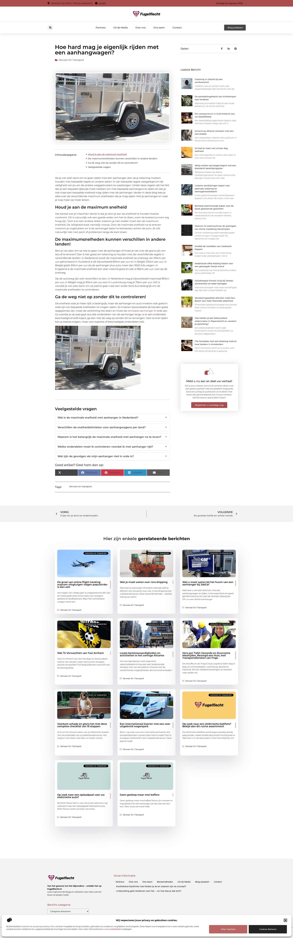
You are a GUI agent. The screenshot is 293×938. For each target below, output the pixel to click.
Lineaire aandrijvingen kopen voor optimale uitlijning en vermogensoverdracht (212, 188)
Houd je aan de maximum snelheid (107, 154)
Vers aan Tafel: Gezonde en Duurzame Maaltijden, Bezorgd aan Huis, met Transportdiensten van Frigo (206, 655)
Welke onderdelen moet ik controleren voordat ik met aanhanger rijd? (112, 446)
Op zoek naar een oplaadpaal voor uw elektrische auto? (81, 796)
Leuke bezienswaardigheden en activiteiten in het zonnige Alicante (142, 654)
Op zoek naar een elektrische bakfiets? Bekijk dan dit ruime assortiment (206, 725)
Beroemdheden (165, 882)
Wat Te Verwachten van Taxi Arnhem (80, 653)
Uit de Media (120, 27)
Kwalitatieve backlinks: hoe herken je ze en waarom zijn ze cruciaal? (151, 886)
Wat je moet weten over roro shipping (144, 582)
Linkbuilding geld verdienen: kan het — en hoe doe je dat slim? (148, 891)
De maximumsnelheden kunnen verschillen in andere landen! (122, 158)
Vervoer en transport (71, 60)
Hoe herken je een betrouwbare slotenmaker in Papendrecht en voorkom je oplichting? (216, 321)
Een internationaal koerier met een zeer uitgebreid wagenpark (145, 725)
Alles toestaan (228, 929)
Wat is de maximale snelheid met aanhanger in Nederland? (112, 417)
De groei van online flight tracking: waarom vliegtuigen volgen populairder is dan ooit (82, 584)
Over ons (140, 27)
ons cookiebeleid (113, 929)
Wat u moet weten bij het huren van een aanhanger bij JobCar (207, 583)
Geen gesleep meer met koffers (139, 794)
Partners (101, 27)
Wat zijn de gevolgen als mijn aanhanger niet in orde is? (112, 456)
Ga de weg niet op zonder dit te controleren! (113, 162)
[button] (285, 920)
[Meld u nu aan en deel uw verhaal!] (209, 371)
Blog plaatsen (202, 882)
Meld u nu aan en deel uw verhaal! (209, 381)
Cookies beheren (268, 929)
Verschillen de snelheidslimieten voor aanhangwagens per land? (112, 427)
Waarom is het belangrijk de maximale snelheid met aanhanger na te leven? (112, 436)
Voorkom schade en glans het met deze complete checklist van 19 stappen (82, 725)
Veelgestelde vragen (99, 167)
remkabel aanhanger (140, 310)
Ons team (159, 27)
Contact (177, 27)
